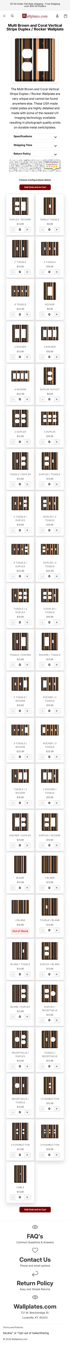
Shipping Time (23, 145)
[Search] (12, 16)
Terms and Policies (13, 1327)
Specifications (23, 136)
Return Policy (22, 153)
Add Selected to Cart (35, 187)
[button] (20, 206)
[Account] (57, 16)
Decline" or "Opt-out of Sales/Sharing (26, 1333)
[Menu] (4, 16)
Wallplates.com (20, 1339)
